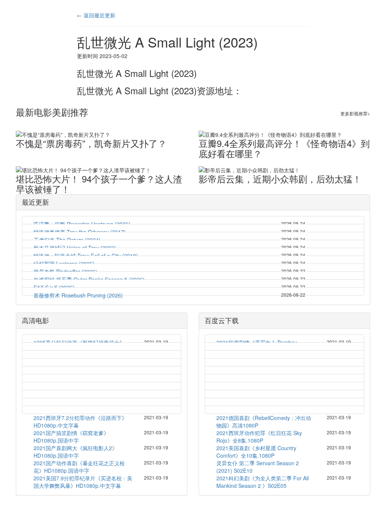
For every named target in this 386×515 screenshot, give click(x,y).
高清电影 (35, 320)
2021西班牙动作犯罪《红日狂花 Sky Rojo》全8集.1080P (259, 436)
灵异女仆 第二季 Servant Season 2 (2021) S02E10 (257, 466)
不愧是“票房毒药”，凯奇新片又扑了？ (91, 143)
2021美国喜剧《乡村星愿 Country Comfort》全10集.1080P (256, 451)
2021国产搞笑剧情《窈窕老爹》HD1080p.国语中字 (71, 436)
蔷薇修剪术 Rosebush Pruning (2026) (78, 295)
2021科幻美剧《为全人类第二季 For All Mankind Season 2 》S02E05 (262, 481)
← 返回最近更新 (96, 15)
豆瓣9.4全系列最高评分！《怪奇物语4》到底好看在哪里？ (284, 148)
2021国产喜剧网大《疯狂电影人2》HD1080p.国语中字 (75, 451)
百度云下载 (222, 320)
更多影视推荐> (355, 113)
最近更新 (35, 202)
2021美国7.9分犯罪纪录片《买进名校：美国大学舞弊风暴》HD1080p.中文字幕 (83, 481)
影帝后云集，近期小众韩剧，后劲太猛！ (280, 178)
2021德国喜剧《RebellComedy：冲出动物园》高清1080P (263, 421)
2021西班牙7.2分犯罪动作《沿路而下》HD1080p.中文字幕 (80, 421)
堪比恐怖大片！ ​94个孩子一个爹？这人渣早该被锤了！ (99, 183)
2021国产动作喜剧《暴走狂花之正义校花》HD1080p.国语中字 (79, 466)
